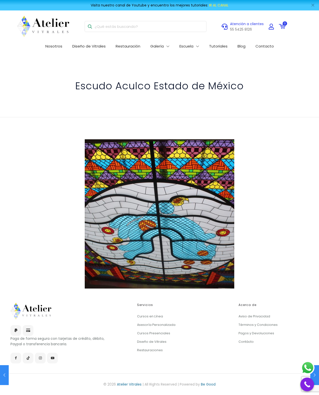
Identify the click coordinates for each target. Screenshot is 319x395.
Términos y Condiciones (258, 325)
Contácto (246, 342)
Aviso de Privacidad (254, 316)
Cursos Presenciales (153, 333)
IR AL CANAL (219, 5)
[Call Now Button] (307, 384)
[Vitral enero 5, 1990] (314, 375)
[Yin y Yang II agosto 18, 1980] (4, 375)
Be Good (208, 384)
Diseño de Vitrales (151, 342)
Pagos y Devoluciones (256, 333)
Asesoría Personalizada (156, 325)
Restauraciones (150, 350)
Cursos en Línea (150, 316)
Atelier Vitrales (130, 384)
